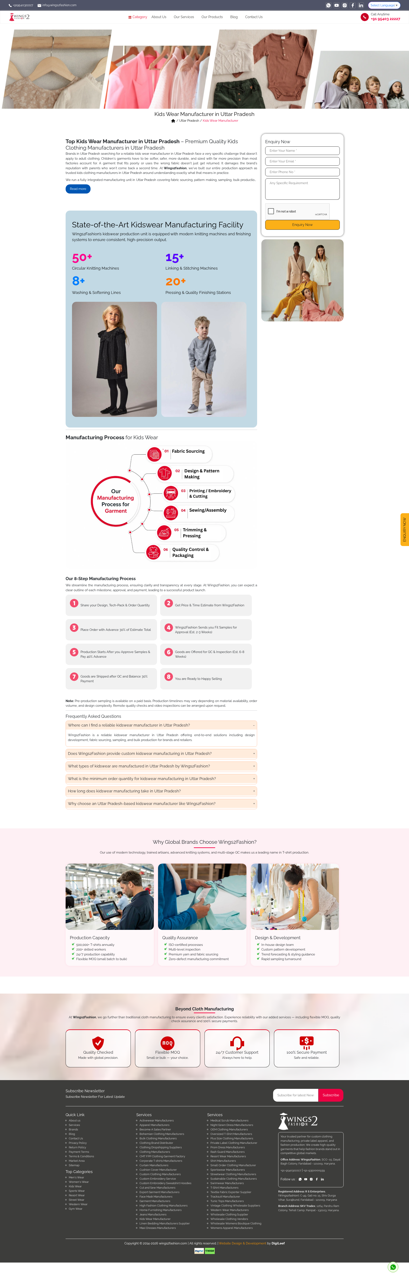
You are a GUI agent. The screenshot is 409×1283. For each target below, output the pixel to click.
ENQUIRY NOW (405, 529)
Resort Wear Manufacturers (228, 1156)
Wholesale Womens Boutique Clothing (235, 1223)
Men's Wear (76, 1177)
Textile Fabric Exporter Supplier (230, 1192)
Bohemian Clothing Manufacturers (162, 1134)
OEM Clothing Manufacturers (229, 1129)
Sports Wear (77, 1190)
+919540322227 (22, 5)
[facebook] (353, 5)
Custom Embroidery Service (158, 1178)
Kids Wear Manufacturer (155, 1219)
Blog (234, 17)
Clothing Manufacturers (155, 1151)
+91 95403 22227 (385, 19)
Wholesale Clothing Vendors (229, 1219)
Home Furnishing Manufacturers (160, 1210)
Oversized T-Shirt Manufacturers (231, 1134)
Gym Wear (75, 1208)
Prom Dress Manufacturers (227, 1147)
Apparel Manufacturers (154, 1125)
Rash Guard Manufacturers (227, 1151)
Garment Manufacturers (155, 1201)
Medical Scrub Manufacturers (229, 1120)
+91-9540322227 (291, 1170)
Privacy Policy (78, 1142)
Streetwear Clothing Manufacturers (233, 1174)
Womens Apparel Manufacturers (231, 1228)
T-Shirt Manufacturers (224, 1187)
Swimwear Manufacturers (227, 1183)
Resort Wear (77, 1195)
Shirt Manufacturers (223, 1160)
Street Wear (76, 1199)
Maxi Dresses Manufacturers (158, 1228)
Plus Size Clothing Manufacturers (231, 1138)
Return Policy (77, 1147)
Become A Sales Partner (155, 1129)
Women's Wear (79, 1181)
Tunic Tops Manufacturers (227, 1201)
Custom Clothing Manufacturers (160, 1174)
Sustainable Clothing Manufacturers (233, 1178)
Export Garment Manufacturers (159, 1192)
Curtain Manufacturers (154, 1165)
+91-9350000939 (314, 1170)
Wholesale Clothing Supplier (229, 1214)
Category (139, 17)
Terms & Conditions (81, 1156)
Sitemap (74, 1165)
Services (74, 1125)
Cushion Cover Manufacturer (158, 1169)
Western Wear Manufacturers (229, 1210)
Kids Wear (75, 1186)
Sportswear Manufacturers (227, 1169)
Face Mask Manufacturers (156, 1196)
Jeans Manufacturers (153, 1214)
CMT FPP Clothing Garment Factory (162, 1156)
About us (74, 1120)
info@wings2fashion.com (59, 5)
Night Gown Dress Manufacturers (231, 1125)
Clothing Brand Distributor (156, 1142)
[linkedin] (361, 5)
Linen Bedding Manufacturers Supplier (165, 1223)
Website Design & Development (242, 1243)
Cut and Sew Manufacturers (157, 1187)
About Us (158, 17)
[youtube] (337, 5)
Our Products (212, 17)
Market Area (77, 1160)
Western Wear (78, 1204)
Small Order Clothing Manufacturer (233, 1165)
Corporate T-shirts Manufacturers (161, 1160)
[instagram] (345, 5)
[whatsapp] (328, 5)
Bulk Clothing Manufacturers (158, 1138)
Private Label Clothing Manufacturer (233, 1142)
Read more (78, 189)
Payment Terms (79, 1151)
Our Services (184, 17)
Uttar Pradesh (189, 121)
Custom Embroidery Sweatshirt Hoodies (165, 1183)
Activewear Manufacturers (157, 1120)
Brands (73, 1129)
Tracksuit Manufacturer (225, 1196)
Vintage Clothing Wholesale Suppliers (235, 1205)
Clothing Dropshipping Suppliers (161, 1147)
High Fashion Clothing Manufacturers (163, 1205)
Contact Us (254, 17)
